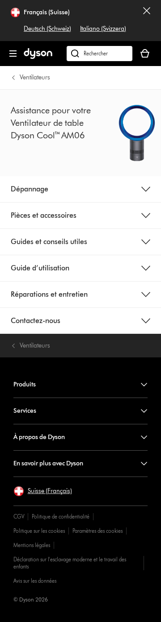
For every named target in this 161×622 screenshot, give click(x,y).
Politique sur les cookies (39, 530)
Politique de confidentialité (60, 516)
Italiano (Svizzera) (103, 29)
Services (24, 411)
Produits (24, 384)
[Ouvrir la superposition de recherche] (99, 53)
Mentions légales (31, 545)
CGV (18, 516)
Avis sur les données (34, 580)
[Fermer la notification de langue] (146, 20)
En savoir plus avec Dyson (48, 463)
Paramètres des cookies (97, 530)
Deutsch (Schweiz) (47, 29)
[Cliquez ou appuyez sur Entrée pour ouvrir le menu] (13, 53)
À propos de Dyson (39, 437)
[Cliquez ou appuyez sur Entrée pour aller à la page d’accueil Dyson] (38, 57)
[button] (42, 491)
